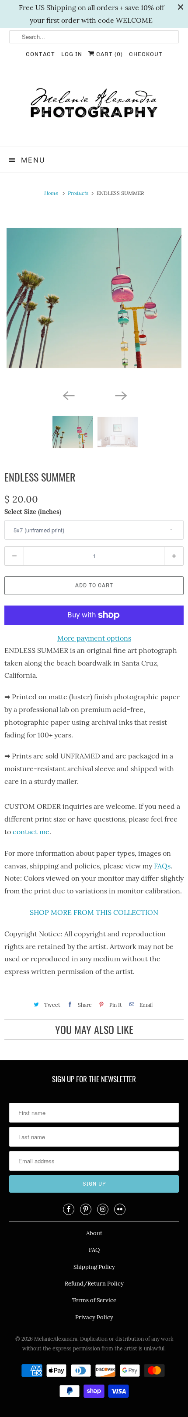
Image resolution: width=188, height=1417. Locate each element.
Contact (40, 54)
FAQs (162, 865)
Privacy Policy (94, 1317)
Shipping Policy (94, 1267)
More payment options (94, 638)
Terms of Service (94, 1300)
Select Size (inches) (32, 512)
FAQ (94, 1250)
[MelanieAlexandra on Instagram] (102, 1209)
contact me (31, 831)
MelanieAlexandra (55, 1339)
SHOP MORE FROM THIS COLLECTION (94, 912)
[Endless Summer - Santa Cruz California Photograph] (94, 298)
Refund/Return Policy (94, 1283)
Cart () (108, 54)
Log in (71, 54)
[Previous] (67, 395)
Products (79, 193)
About (94, 1233)
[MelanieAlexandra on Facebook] (68, 1209)
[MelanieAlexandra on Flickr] (119, 1209)
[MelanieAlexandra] (94, 106)
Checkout (146, 54)
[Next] (120, 395)
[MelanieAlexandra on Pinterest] (85, 1209)
